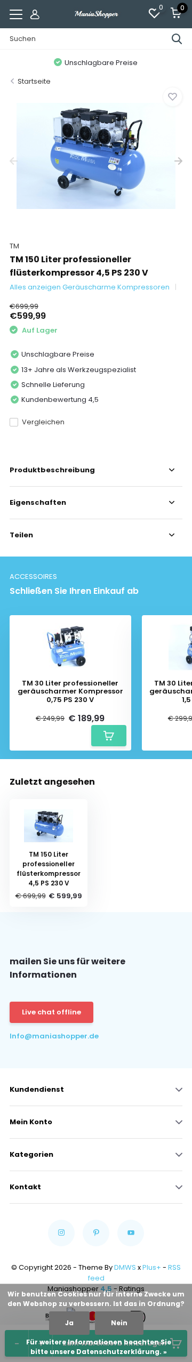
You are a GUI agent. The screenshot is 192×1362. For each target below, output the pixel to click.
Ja (69, 1322)
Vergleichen (43, 422)
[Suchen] (177, 39)
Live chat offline (51, 1012)
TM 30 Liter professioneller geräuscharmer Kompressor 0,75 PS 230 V (70, 691)
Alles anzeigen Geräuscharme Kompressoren (90, 287)
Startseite (34, 81)
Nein (119, 1322)
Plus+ (151, 1267)
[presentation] (14, 161)
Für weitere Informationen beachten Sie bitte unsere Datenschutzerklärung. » (98, 1346)
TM (14, 246)
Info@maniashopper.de (53, 1036)
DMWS (125, 1267)
